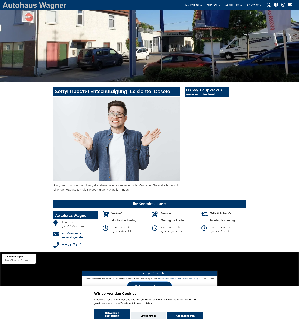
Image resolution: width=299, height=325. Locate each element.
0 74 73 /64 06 (71, 244)
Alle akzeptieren (185, 315)
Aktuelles (232, 5)
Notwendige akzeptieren (112, 314)
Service (212, 5)
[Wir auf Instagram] (283, 4)
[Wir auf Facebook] (276, 4)
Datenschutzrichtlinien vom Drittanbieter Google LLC (180, 279)
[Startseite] (34, 5)
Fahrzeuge (192, 5)
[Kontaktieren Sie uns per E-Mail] (290, 4)
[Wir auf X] (268, 4)
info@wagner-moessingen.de (72, 235)
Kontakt (253, 5)
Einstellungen (148, 315)
